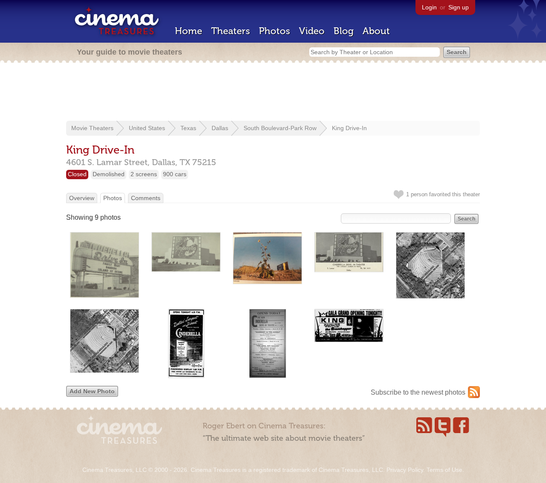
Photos (274, 31)
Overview (81, 198)
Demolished (109, 174)
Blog (344, 31)
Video (312, 31)
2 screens (144, 174)
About (376, 31)
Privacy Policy (404, 469)
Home (188, 31)
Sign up (458, 7)
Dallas (220, 128)
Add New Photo (92, 391)
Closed (77, 174)
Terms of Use (444, 469)
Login (429, 7)
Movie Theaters (92, 128)
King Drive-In (349, 128)
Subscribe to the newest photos (418, 392)
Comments (145, 198)
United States (147, 128)
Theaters (230, 31)
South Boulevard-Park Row (280, 128)
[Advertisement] (273, 92)
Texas (188, 128)
